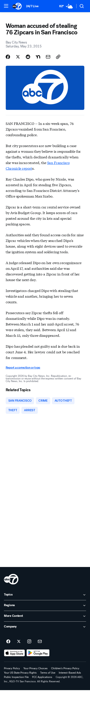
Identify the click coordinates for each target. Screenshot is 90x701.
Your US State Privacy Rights (20, 672)
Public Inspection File (16, 677)
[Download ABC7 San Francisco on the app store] (14, 652)
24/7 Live (32, 6)
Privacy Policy (12, 668)
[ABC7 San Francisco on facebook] (8, 641)
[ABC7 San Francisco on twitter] (18, 641)
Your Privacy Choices (35, 668)
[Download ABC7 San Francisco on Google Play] (38, 652)
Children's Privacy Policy (65, 668)
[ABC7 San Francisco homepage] (17, 6)
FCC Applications (42, 677)
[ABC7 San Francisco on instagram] (29, 641)
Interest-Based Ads (70, 672)
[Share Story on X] (18, 56)
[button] (6, 6)
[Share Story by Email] (48, 56)
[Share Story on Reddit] (28, 56)
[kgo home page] (11, 579)
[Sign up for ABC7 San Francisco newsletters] (39, 641)
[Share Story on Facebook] (8, 56)
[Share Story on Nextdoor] (38, 56)
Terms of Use (47, 672)
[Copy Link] (58, 56)
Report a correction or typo (23, 368)
